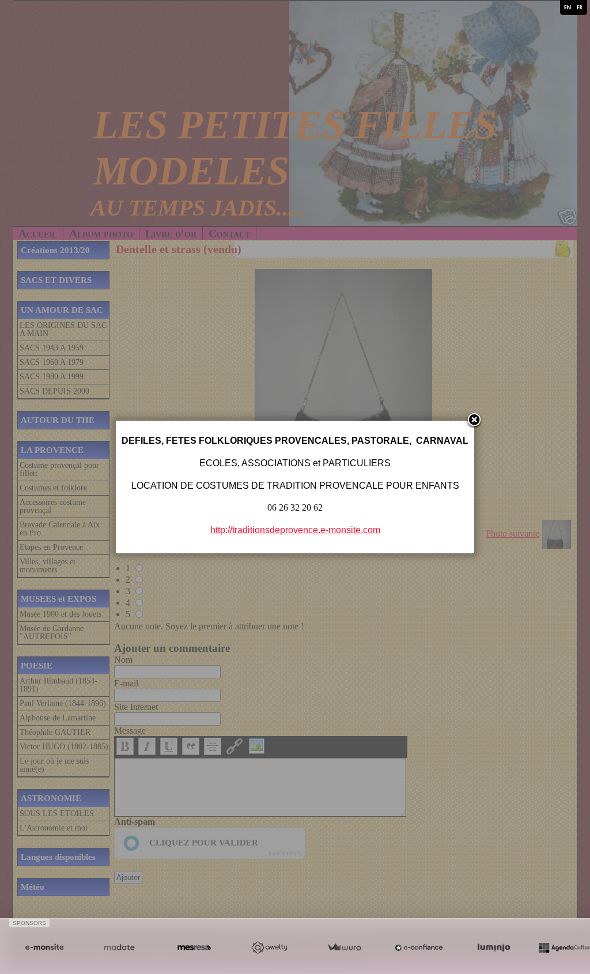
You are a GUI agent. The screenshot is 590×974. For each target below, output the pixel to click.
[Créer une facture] (344, 947)
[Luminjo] (494, 947)
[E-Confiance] (419, 947)
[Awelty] (269, 947)
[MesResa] (194, 947)
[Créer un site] (44, 947)
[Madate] (119, 947)
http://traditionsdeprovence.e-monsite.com (295, 530)
